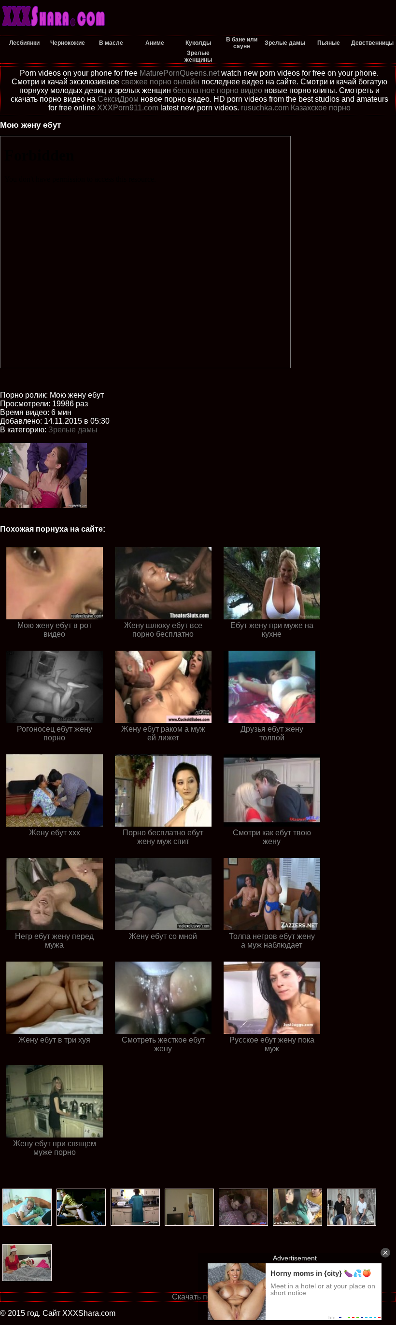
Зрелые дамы (73, 430)
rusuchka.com (265, 108)
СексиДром (118, 99)
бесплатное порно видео (217, 90)
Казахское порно (321, 108)
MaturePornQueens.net (179, 73)
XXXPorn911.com (127, 108)
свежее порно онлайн (160, 82)
